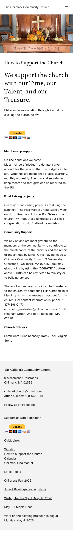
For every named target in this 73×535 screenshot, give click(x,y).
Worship (9, 449)
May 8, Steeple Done (18, 507)
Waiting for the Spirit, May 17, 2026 (28, 498)
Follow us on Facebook (20, 404)
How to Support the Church (23, 454)
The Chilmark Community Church (26, 7)
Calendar (10, 458)
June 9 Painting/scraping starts (25, 489)
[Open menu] (66, 7)
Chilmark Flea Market (18, 463)
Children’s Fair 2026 (17, 480)
